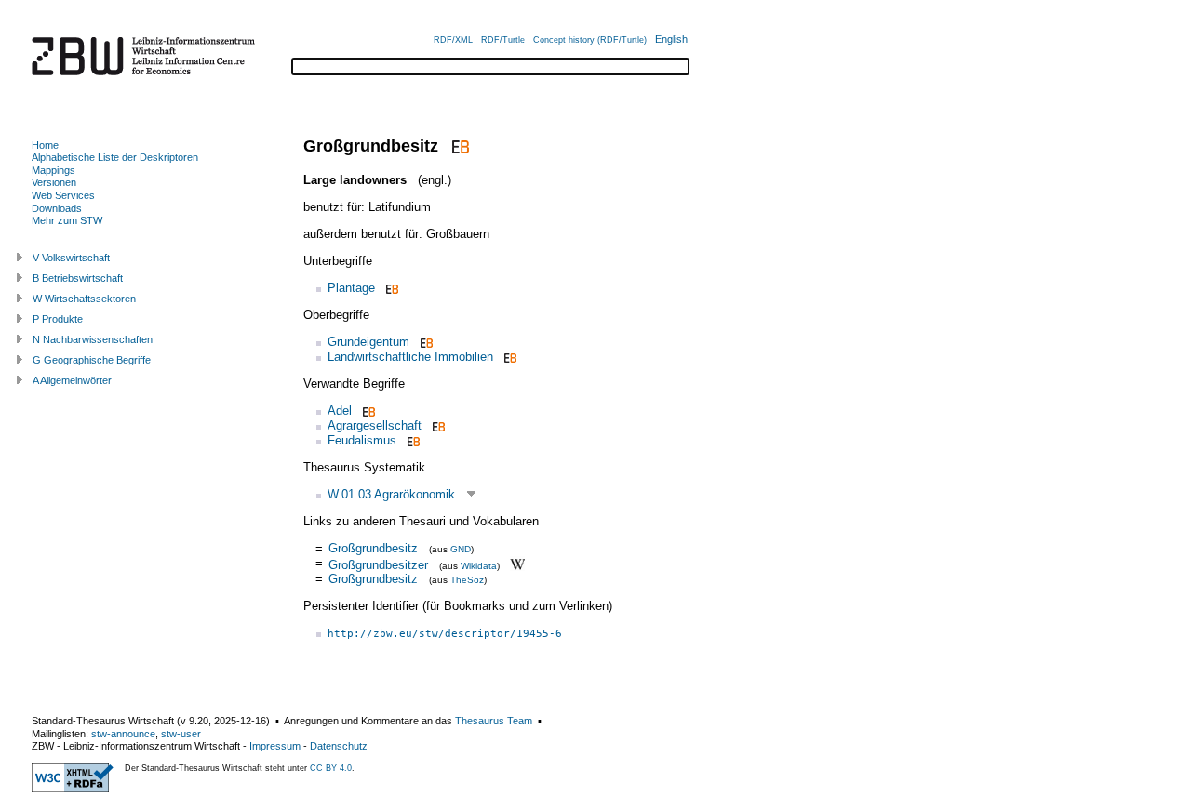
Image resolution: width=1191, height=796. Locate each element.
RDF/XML (453, 40)
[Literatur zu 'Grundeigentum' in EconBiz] (425, 342)
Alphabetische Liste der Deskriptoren (115, 157)
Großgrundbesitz (373, 548)
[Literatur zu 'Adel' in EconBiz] (367, 411)
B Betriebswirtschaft (78, 278)
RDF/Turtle (503, 40)
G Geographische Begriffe (92, 359)
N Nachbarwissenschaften (93, 339)
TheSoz (467, 580)
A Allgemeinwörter (72, 380)
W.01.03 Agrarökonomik (391, 494)
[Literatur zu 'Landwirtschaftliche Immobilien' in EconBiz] (508, 357)
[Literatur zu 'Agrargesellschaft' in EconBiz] (437, 425)
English (671, 39)
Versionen (54, 182)
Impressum (275, 745)
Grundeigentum (368, 342)
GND (460, 549)
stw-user (181, 733)
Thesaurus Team (493, 720)
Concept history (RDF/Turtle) (590, 40)
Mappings (53, 170)
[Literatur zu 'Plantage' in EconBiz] (390, 288)
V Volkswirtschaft (71, 257)
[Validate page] (73, 788)
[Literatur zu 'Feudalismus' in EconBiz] (412, 440)
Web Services (63, 195)
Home (45, 145)
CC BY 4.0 (331, 768)
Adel (340, 411)
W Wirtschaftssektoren (84, 298)
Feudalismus (362, 440)
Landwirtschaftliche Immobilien (410, 357)
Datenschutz (339, 745)
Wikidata (479, 565)
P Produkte (58, 319)
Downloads (57, 208)
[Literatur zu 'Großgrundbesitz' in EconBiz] (458, 146)
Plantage (351, 288)
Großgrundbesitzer (378, 564)
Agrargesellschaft (375, 425)
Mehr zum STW (67, 220)
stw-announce (123, 733)
